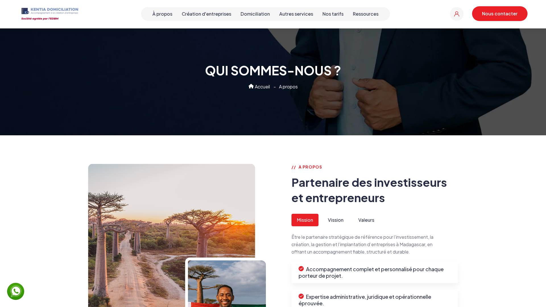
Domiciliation (255, 14)
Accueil (262, 87)
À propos (162, 14)
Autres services (296, 14)
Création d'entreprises (206, 14)
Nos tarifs (333, 14)
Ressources (366, 14)
